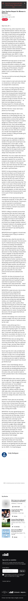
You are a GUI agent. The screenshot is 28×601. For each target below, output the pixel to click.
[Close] (25, 3)
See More (24, 563)
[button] (14, 504)
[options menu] (10, 19)
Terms (17, 576)
